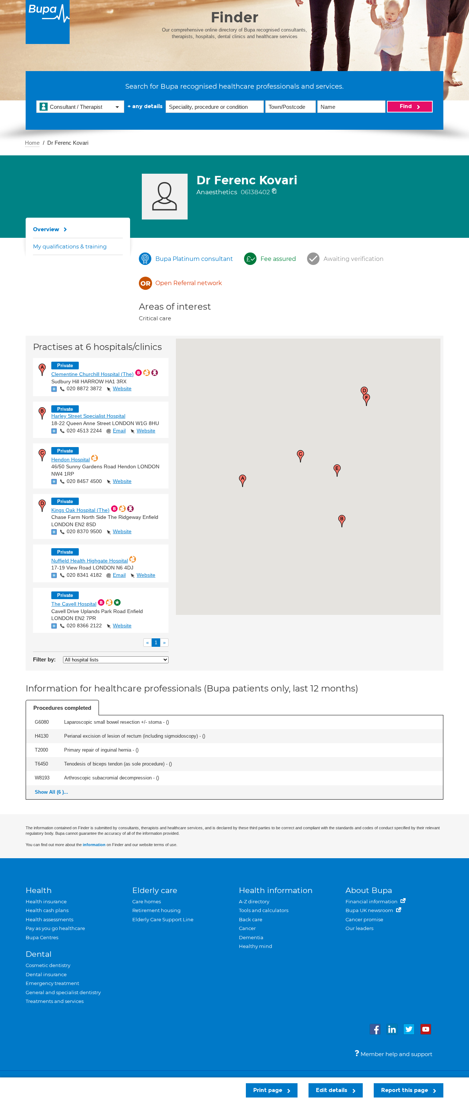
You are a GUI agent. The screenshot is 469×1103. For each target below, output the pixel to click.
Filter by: (44, 659)
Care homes (146, 901)
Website (122, 388)
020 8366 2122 (84, 625)
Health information (276, 890)
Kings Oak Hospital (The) (80, 510)
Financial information (372, 901)
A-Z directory (254, 901)
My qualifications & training (70, 246)
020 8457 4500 (84, 481)
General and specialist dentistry (63, 992)
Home (32, 143)
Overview (46, 229)
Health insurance (46, 901)
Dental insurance (46, 974)
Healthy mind (255, 946)
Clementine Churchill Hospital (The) (92, 374)
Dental (39, 954)
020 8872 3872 (84, 388)
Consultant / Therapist (76, 107)
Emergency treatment (52, 983)
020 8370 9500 (84, 531)
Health (39, 890)
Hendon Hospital (70, 459)
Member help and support (395, 1054)
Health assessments (49, 919)
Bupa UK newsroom (370, 910)
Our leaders (359, 928)
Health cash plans (47, 910)
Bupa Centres (42, 937)
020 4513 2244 (84, 431)
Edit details (332, 1090)
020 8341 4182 (84, 575)
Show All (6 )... (51, 792)
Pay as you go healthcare (55, 928)
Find (406, 106)
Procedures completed (62, 708)
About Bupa (369, 890)
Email (119, 431)
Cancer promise (364, 919)
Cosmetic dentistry (48, 965)
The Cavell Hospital (73, 604)
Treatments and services (55, 1001)
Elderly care (154, 890)
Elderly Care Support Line (162, 919)
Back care (250, 919)
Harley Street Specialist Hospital (88, 416)
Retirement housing (156, 910)
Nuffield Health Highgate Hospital (89, 561)
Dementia (251, 937)
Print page (268, 1090)
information (94, 844)
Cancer (247, 928)
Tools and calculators (263, 910)
